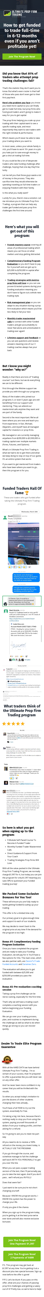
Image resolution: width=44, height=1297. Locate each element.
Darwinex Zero (29, 964)
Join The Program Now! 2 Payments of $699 (22, 1255)
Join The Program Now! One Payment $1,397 (22, 1241)
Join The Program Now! (22, 56)
